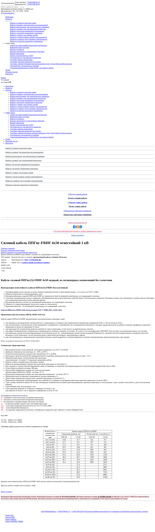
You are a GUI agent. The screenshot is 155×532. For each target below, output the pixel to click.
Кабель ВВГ (10, 517)
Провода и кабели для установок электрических (28, 39)
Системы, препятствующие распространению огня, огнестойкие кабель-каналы (41, 64)
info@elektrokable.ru (48, 511)
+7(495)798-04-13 (33, 2)
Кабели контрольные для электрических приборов (29, 27)
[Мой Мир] (80, 226)
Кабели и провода (17, 49)
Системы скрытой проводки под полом (25, 62)
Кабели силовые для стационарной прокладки (28, 29)
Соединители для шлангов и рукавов (24, 66)
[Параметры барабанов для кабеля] (77, 210)
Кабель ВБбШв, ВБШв (14, 521)
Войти (3, 78)
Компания (9, 17)
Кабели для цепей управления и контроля (26, 33)
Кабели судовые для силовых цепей (24, 35)
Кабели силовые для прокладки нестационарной (29, 25)
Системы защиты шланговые (21, 60)
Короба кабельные (17, 54)
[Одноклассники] (77, 226)
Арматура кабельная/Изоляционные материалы (28, 45)
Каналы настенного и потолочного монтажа (27, 52)
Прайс (7, 70)
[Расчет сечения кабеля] (77, 194)
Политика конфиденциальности (97, 511)
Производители (11, 72)
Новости (8, 19)
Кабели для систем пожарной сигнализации (27, 31)
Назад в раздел (6, 492)
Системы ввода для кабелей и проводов (25, 58)
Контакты (9, 74)
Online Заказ (10, 113)
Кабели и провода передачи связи (23, 23)
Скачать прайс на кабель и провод (35, 263)
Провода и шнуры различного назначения (26, 41)
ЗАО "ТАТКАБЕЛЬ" (33, 260)
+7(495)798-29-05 (33, 4)
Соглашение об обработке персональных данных (129, 511)
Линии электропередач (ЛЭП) (21, 56)
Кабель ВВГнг (11, 519)
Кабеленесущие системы (19, 47)
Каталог (8, 90)
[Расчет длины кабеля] (77, 202)
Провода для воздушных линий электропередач (28, 37)
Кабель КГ (9, 515)
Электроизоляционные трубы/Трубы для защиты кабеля (31, 68)
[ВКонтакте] (74, 226)
